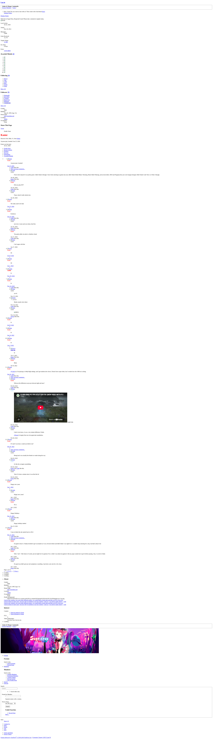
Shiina (5, 119)
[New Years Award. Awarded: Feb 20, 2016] (4, 62)
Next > (17, 571)
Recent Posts (10, 665)
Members (6, 666)
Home (5, 727)
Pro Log (6, 153)
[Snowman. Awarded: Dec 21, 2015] (4, 65)
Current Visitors (11, 677)
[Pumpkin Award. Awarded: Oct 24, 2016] (4, 59)
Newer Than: (5, 702)
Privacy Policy (8, 734)
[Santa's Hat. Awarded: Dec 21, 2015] (4, 67)
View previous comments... (18, 169)
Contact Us (7, 724)
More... (7, 714)
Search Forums (11, 663)
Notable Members (12, 674)
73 (14, 571)
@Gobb (13, 371)
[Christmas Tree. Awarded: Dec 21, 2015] (4, 64)
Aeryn (13, 350)
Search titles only (15, 691)
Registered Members (12, 676)
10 (13, 54)
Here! (43, 11)
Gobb (12, 167)
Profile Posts (7, 148)
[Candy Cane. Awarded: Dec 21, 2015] (4, 69)
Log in (3, 2)
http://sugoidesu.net (9, 116)
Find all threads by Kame (17, 614)
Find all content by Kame (17, 612)
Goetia (9, 270)
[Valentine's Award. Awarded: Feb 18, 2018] (4, 57)
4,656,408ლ (7, 50)
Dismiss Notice (8, 13)
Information (7, 154)
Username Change (41, 737)
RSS (5, 730)
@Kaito (16, 435)
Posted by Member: (7, 694)
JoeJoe (14, 299)
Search (6, 682)
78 (8, 92)
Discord (6, 683)
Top (5, 728)
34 (9, 75)
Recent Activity (8, 150)
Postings (6, 151)
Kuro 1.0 (6, 721)
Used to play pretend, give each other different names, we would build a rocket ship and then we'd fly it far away (33, 600)
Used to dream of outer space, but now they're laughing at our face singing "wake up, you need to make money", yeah (35, 601)
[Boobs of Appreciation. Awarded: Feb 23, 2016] (4, 60)
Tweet (2, 128)
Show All (3, 89)
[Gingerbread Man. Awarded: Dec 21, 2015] (4, 70)
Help (5, 725)
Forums (6, 655)
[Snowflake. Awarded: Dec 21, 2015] (4, 72)
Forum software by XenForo (16, 737)
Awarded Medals (8, 156)
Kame (12, 179)
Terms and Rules (8, 733)
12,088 (6, 42)
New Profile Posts (12, 680)
